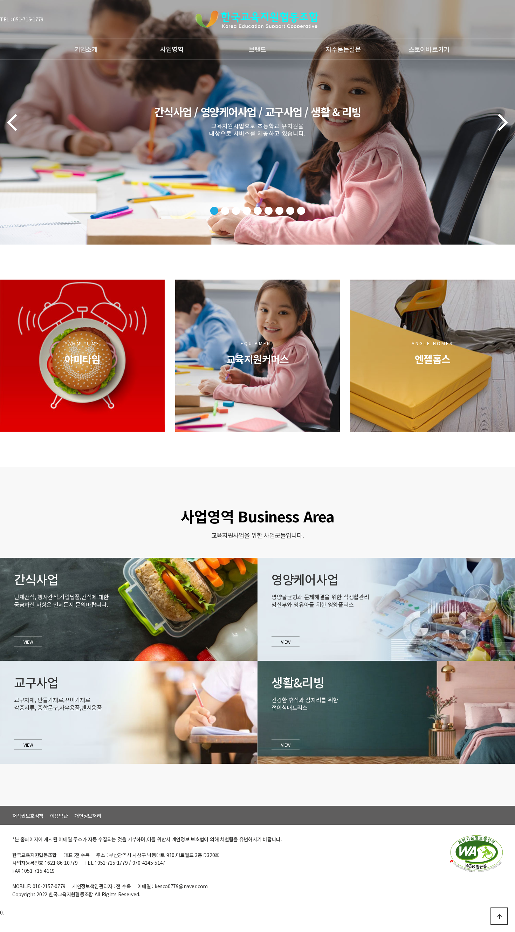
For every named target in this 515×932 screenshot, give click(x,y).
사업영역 (172, 49)
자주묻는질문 (343, 49)
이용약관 (59, 815)
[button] (214, 211)
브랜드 (257, 49)
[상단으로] (499, 916)
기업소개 (86, 49)
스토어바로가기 (428, 49)
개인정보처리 (87, 815)
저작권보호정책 (27, 815)
